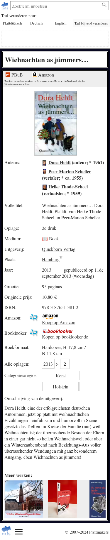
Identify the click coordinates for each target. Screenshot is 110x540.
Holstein (60, 386)
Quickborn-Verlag (58, 249)
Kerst (61, 375)
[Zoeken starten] (104, 5)
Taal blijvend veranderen (91, 23)
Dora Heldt (59, 162)
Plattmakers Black (50, 81)
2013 (46, 270)
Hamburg (51, 259)
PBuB (16, 75)
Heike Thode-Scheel (68, 186)
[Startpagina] (5, 5)
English (60, 23)
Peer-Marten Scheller (69, 171)
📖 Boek (50, 238)
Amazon (45, 75)
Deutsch (36, 23)
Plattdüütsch (12, 23)
